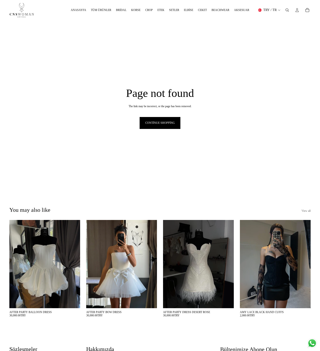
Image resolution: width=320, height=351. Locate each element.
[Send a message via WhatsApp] (312, 343)
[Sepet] (307, 10)
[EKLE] (73, 301)
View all (306, 210)
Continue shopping (160, 122)
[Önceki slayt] (16, 264)
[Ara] (287, 10)
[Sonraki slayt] (73, 264)
